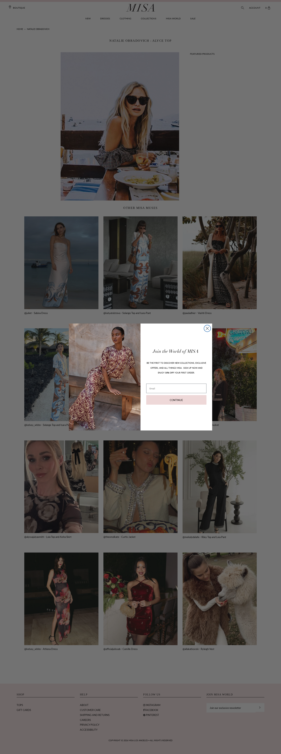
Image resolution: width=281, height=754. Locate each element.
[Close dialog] (207, 328)
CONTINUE (176, 400)
